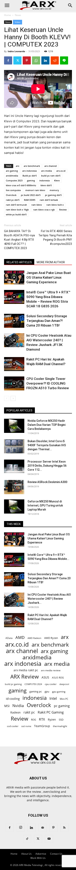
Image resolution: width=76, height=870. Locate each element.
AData (9, 638)
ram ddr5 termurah (16, 204)
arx (17, 165)
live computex (13, 190)
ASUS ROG (58, 677)
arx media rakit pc (26, 670)
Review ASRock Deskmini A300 (47, 482)
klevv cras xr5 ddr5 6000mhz (21, 185)
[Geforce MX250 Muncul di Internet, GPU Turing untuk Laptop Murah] (14, 506)
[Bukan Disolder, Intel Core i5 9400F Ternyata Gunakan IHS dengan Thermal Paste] (14, 446)
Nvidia (18, 706)
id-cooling (13, 699)
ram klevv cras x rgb (44, 209)
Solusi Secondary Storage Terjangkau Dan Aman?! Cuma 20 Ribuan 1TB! (46, 320)
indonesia (44, 180)
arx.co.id (60, 170)
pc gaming (62, 706)
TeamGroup (42, 726)
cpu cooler (51, 684)
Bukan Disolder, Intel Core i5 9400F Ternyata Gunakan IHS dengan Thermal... (47, 445)
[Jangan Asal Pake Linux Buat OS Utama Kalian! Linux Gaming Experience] (14, 277)
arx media (46, 170)
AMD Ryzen (51, 638)
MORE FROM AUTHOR (51, 262)
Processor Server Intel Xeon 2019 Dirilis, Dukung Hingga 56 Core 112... (47, 465)
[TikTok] (27, 839)
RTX (42, 719)
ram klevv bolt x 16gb (17, 209)
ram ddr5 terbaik (49, 199)
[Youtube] (49, 839)
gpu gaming (58, 691)
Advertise (40, 853)
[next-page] (13, 398)
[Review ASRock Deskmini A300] (14, 487)
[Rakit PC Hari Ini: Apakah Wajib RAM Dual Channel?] (14, 364)
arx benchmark (32, 165)
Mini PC (64, 698)
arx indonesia (29, 170)
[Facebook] (8, 60)
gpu (47, 691)
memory (54, 190)
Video (17, 22)
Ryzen (52, 719)
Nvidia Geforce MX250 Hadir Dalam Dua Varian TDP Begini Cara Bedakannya (46, 424)
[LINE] (64, 60)
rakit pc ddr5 (12, 199)
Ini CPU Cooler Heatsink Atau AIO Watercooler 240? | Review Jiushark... (49, 598)
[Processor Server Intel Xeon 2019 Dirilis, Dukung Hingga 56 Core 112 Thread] (14, 467)
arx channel (50, 165)
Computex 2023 (14, 180)
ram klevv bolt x (55, 204)
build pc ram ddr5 (50, 175)
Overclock (11, 195)
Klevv (57, 180)
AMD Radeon (34, 638)
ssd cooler (12, 726)
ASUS (45, 677)
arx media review (50, 670)
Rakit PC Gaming (51, 712)
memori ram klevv (35, 190)
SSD (61, 719)
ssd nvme (26, 726)
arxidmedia (12, 175)
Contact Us (56, 853)
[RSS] (64, 828)
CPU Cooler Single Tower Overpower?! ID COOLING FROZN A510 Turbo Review (47, 383)
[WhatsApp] (36, 60)
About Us (26, 853)
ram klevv (36, 204)
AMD (20, 637)
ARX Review (24, 676)
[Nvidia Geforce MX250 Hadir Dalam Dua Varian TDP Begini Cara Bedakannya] (14, 426)
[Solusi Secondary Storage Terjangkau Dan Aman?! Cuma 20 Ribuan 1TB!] (14, 321)
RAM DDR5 (29, 199)
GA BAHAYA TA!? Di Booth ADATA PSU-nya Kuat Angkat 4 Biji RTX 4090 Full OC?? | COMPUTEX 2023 (19, 239)
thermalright (60, 726)
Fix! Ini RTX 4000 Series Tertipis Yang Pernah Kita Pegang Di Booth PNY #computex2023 (55, 237)
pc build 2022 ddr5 (31, 195)
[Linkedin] (45, 60)
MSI (7, 706)
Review (63, 209)
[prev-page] (6, 398)
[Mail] (43, 828)
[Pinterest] (27, 60)
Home (7, 15)
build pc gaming (13, 684)
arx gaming (12, 170)
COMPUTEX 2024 (33, 684)
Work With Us (38, 858)
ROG (33, 719)
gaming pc (35, 691)
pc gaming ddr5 (53, 195)
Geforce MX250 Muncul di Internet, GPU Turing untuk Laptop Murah (45, 505)
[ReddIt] (55, 60)
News (18, 15)
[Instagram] (21, 827)
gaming (31, 180)
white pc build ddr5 (16, 214)
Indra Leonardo (16, 51)
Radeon (15, 712)
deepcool (64, 684)
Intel (53, 698)
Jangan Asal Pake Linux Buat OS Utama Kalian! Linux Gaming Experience (48, 277)
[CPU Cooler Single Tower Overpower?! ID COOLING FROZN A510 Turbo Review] (14, 383)
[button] (6, 5)
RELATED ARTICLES (19, 262)
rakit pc (29, 712)
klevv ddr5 (46, 185)
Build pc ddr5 (29, 175)
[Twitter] (17, 60)
